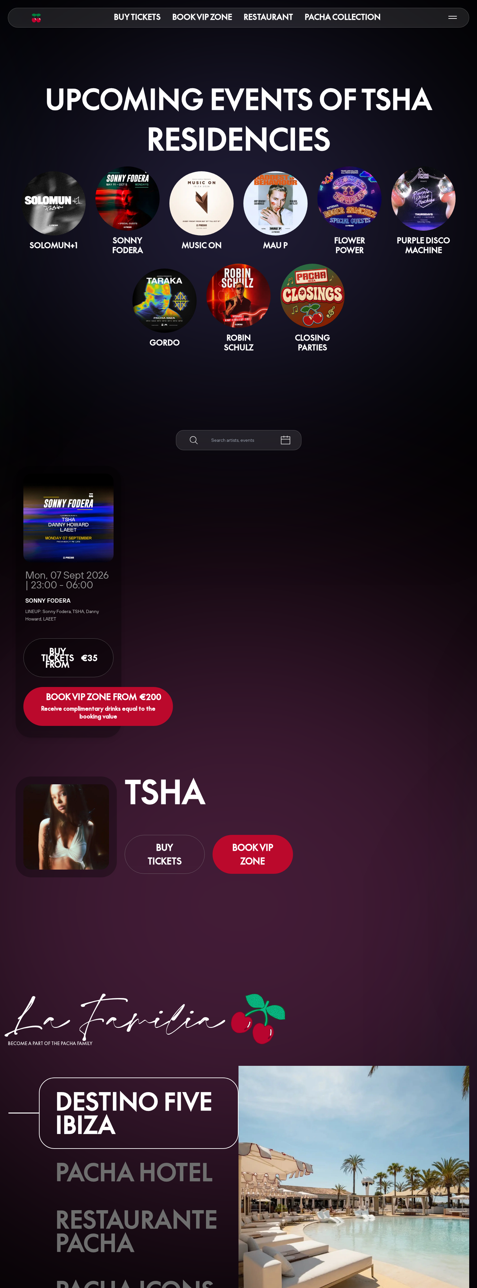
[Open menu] (452, 17)
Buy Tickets (137, 17)
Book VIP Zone (202, 17)
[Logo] (36, 18)
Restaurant (268, 17)
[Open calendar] (285, 440)
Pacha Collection (343, 17)
